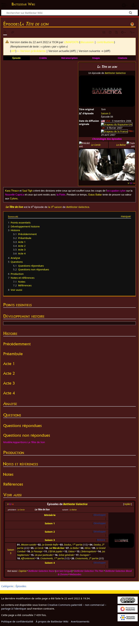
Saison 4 (50, 562)
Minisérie (50, 515)
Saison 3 (105, 113)
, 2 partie (86, 558)
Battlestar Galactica (115, 73)
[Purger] (116, 32)
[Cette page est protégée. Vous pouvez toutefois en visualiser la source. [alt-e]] (104, 32)
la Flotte (61, 194)
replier (127, 504)
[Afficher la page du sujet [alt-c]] (5, 32)
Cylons (14, 198)
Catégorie (7, 586)
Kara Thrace (12, 190)
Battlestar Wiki (23, 4)
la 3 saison (55, 207)
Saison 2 (50, 531)
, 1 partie (73, 544)
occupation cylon (116, 190)
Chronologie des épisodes (107, 138)
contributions (105, 42)
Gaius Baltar (95, 194)
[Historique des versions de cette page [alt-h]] (110, 32)
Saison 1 (50, 523)
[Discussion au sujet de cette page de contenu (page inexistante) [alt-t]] (13, 32)
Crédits (43, 58)
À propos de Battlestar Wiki (52, 621)
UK (103, 127)
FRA (130, 131)
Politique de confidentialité (17, 621)
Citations (122, 58)
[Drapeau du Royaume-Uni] (116, 124)
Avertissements (80, 621)
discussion (87, 42)
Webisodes (75, 574)
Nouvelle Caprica (14, 194)
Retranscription (69, 58)
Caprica (22, 571)
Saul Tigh (27, 190)
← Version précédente (31, 51)
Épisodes (21, 586)
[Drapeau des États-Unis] (103, 120)
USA (107, 120)
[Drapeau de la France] (114, 131)
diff (13, 51)
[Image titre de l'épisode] (107, 164)
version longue (64, 571)
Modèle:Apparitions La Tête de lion (24, 442)
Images (96, 58)
